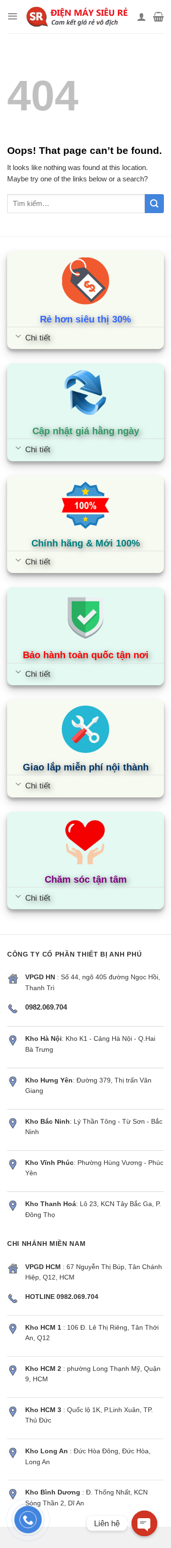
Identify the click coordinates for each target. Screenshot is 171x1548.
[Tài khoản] (141, 16)
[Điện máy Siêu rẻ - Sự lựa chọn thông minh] (77, 17)
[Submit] (154, 203)
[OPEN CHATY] (144, 1523)
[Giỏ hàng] (158, 16)
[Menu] (12, 16)
